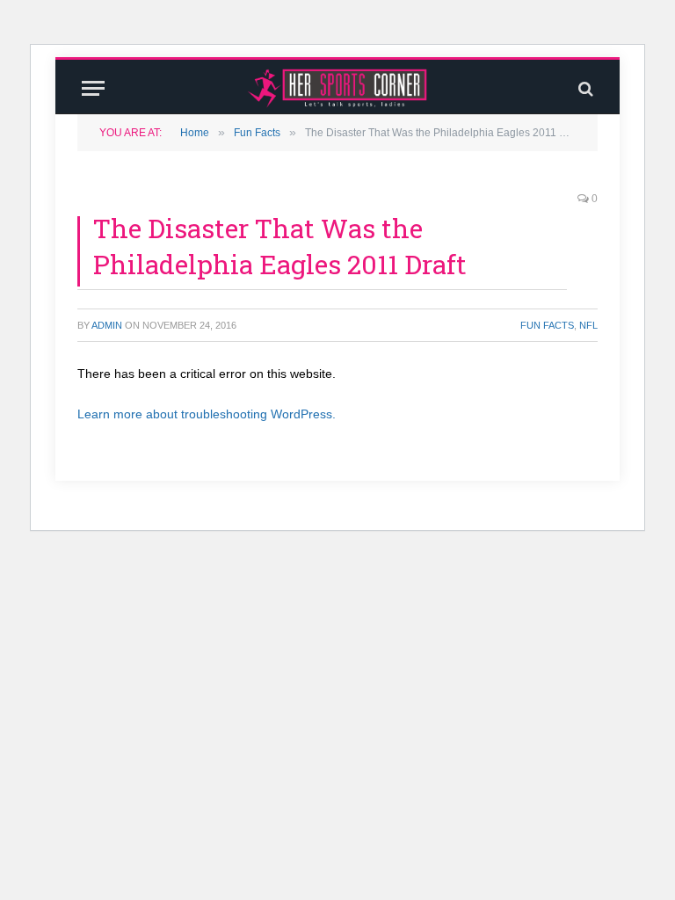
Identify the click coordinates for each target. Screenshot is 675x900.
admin (106, 325)
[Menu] (93, 88)
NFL (588, 325)
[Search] (584, 88)
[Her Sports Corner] (337, 88)
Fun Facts (547, 325)
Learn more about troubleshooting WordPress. (206, 414)
